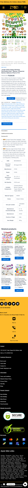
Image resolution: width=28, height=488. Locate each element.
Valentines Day (15, 456)
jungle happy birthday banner (8, 105)
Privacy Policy (3, 381)
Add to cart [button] (6, 259)
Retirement (3, 474)
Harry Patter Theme (10, 478)
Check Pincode (7, 123)
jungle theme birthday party (15, 110)
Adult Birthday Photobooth (14, 463)
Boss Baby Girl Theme (13, 474)
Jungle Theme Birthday (13, 107)
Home (2, 61)
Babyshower (11, 466)
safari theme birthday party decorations (10, 118)
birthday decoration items (10, 104)
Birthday (3, 455)
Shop (6, 61)
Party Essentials (4, 404)
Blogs (1, 386)
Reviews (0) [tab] (4, 136)
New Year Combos (18, 470)
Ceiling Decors (19, 476)
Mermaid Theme (14, 477)
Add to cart (11, 98)
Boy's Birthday (3, 394)
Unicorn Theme (5, 476)
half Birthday (9, 459)
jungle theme (18, 105)
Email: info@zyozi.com (5, 368)
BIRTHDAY (10, 61)
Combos (8, 456)
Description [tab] (4, 130)
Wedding (25, 465)
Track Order (3, 363)
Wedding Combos (21, 467)
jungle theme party (11, 113)
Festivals (3, 473)
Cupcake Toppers (10, 465)
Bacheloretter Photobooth (7, 462)
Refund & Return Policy (5, 379)
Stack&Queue (19, 486)
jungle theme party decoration (12, 114)
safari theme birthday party (19, 116)
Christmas (21, 471)
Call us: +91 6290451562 (6, 353)
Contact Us (3, 366)
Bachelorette (18, 466)
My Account (3, 361)
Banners (8, 473)
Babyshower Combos (18, 469)
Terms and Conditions (5, 376)
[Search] (26, 11)
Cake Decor (15, 455)
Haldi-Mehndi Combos (6, 469)
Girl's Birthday (3, 396)
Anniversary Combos (10, 467)
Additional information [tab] (7, 133)
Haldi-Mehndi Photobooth (11, 471)
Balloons (12, 476)
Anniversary (3, 401)
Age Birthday (16, 459)
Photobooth (8, 455)
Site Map (2, 383)
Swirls (22, 474)
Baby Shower (3, 399)
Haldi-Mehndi (4, 466)
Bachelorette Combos (6, 470)
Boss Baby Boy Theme (17, 473)
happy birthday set (20, 104)
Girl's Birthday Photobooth (19, 461)
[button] (3, 8)
